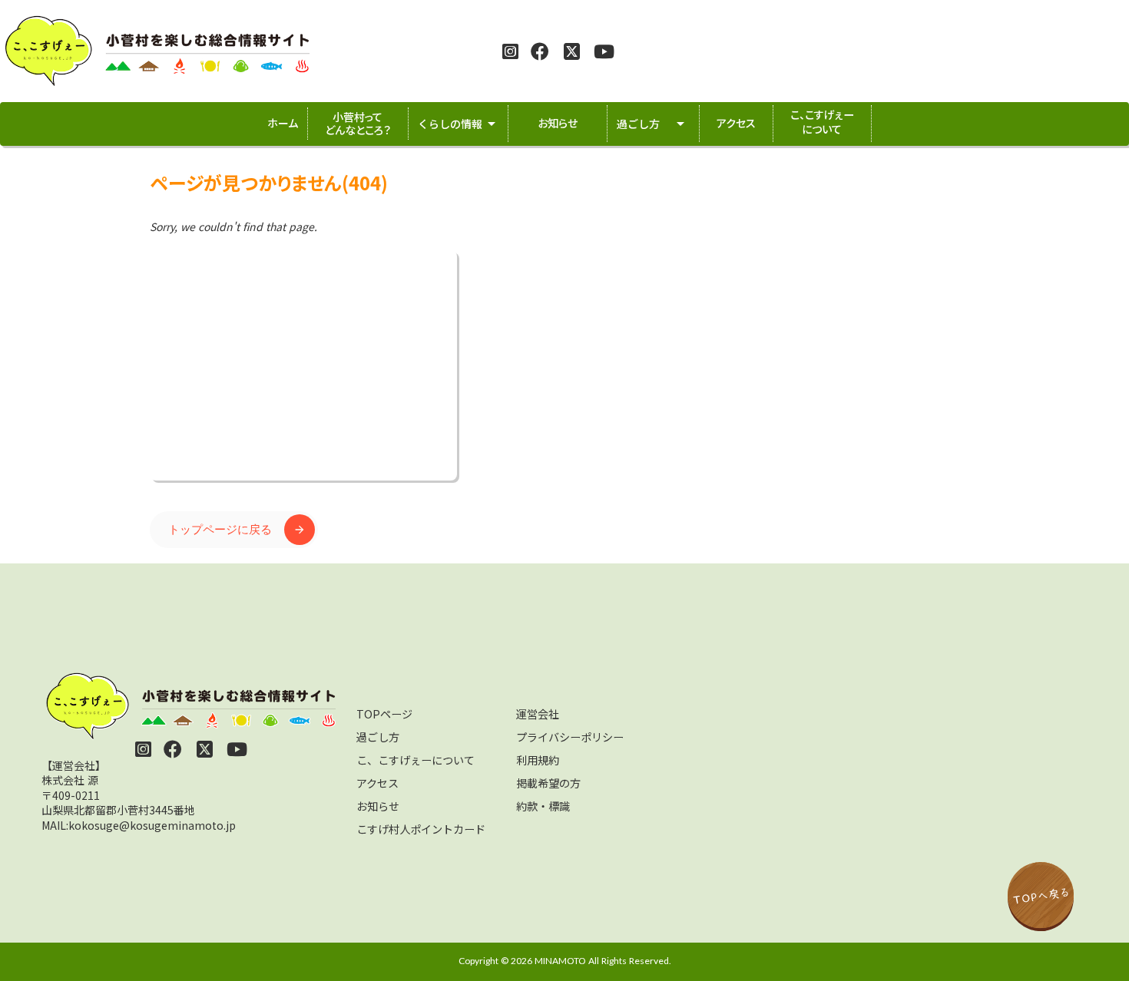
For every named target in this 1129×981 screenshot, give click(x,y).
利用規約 (537, 760)
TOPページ (384, 714)
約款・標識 (543, 806)
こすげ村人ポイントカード (420, 829)
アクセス (377, 783)
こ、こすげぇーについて (415, 760)
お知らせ (377, 806)
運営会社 (537, 714)
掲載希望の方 (548, 783)
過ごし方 (377, 737)
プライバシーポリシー (570, 737)
